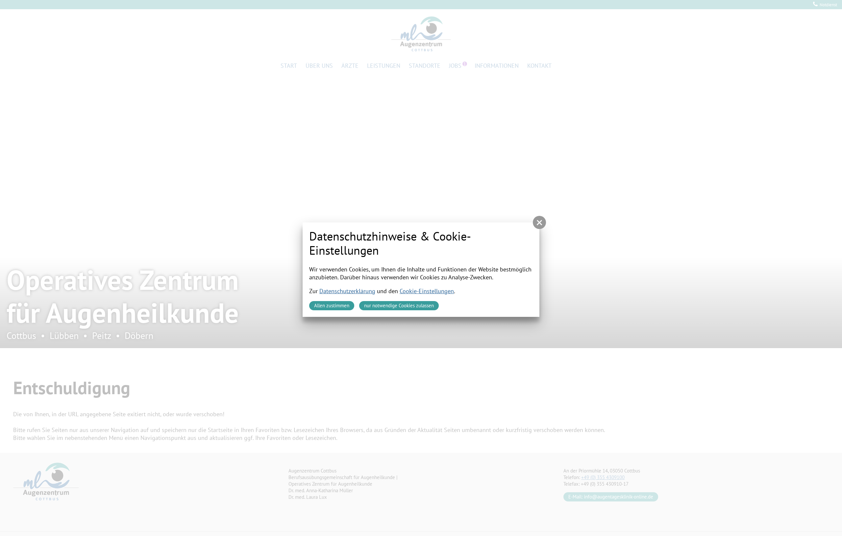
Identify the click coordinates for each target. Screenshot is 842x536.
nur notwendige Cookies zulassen (399, 305)
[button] (539, 222)
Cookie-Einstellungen (427, 291)
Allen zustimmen (331, 305)
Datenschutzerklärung (347, 291)
